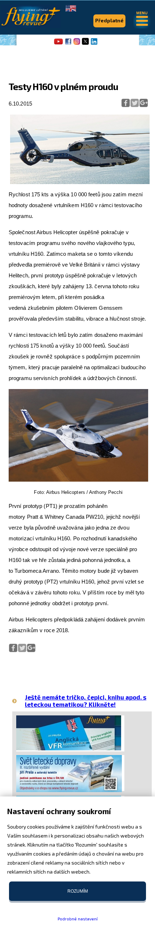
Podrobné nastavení (78, 918)
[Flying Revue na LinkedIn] (94, 44)
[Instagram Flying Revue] (76, 44)
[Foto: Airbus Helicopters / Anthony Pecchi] (78, 480)
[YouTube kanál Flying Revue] (57, 44)
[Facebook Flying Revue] (68, 44)
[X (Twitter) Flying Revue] (85, 44)
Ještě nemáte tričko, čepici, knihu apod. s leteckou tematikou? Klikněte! (85, 700)
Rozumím (77, 891)
